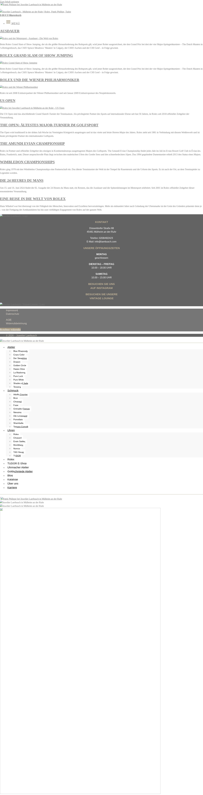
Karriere (12, 487)
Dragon (16, 362)
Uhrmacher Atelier (18, 467)
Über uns (12, 483)
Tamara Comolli (20, 426)
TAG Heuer (18, 452)
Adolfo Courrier (20, 394)
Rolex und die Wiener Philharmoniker (39, 80)
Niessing (17, 412)
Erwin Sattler (19, 441)
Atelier (11, 347)
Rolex (16, 434)
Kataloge (12, 479)
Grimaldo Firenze (21, 409)
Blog (10, 475)
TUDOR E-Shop (17, 463)
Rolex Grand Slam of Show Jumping (36, 55)
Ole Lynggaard (20, 416)
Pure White (18, 380)
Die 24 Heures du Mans (21, 180)
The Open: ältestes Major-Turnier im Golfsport (49, 125)
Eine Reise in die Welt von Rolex (33, 199)
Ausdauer (9, 31)
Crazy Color (19, 354)
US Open (7, 101)
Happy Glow (19, 369)
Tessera (17, 387)
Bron (15, 398)
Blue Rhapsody (20, 351)
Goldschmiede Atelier (20, 471)
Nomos (16, 448)
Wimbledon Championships (27, 162)
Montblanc (18, 445)
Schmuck (12, 390)
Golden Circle (19, 365)
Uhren (11, 430)
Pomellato (18, 419)
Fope (15, 405)
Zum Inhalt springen (9, 1)
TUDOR (17, 455)
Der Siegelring (20, 358)
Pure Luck (18, 376)
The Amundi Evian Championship (32, 143)
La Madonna (19, 372)
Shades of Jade (20, 383)
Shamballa (18, 423)
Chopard (17, 401)
